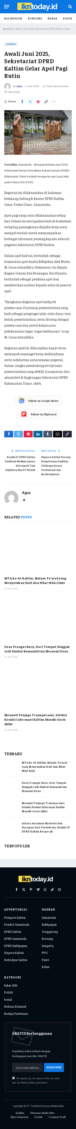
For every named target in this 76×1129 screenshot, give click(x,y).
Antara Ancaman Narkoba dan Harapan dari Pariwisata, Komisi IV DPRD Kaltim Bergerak (46, 827)
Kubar (52, 18)
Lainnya (11, 44)
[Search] (69, 6)
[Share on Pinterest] (38, 101)
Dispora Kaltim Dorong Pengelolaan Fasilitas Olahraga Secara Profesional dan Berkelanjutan (56, 465)
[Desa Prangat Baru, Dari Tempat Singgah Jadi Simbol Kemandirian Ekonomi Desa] (38, 618)
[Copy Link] (46, 101)
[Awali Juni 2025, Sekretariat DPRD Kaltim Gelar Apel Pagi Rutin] (38, 132)
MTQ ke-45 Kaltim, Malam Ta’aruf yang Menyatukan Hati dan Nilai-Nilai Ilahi (35, 580)
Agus (19, 86)
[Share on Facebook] (22, 101)
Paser (67, 18)
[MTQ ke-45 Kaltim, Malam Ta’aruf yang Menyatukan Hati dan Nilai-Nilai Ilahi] (38, 550)
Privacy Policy (28, 1082)
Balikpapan (13, 18)
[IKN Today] (39, 6)
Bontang (35, 18)
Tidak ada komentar (57, 86)
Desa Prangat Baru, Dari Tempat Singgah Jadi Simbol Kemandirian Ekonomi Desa (37, 648)
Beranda (8, 28)
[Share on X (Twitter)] (30, 101)
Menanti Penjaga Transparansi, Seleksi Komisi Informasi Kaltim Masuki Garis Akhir (35, 719)
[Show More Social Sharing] (53, 101)
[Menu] (6, 6)
